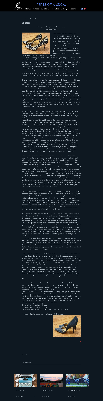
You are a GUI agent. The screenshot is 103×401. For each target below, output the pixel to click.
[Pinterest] (85, 9)
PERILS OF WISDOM (51, 4)
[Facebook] (82, 9)
